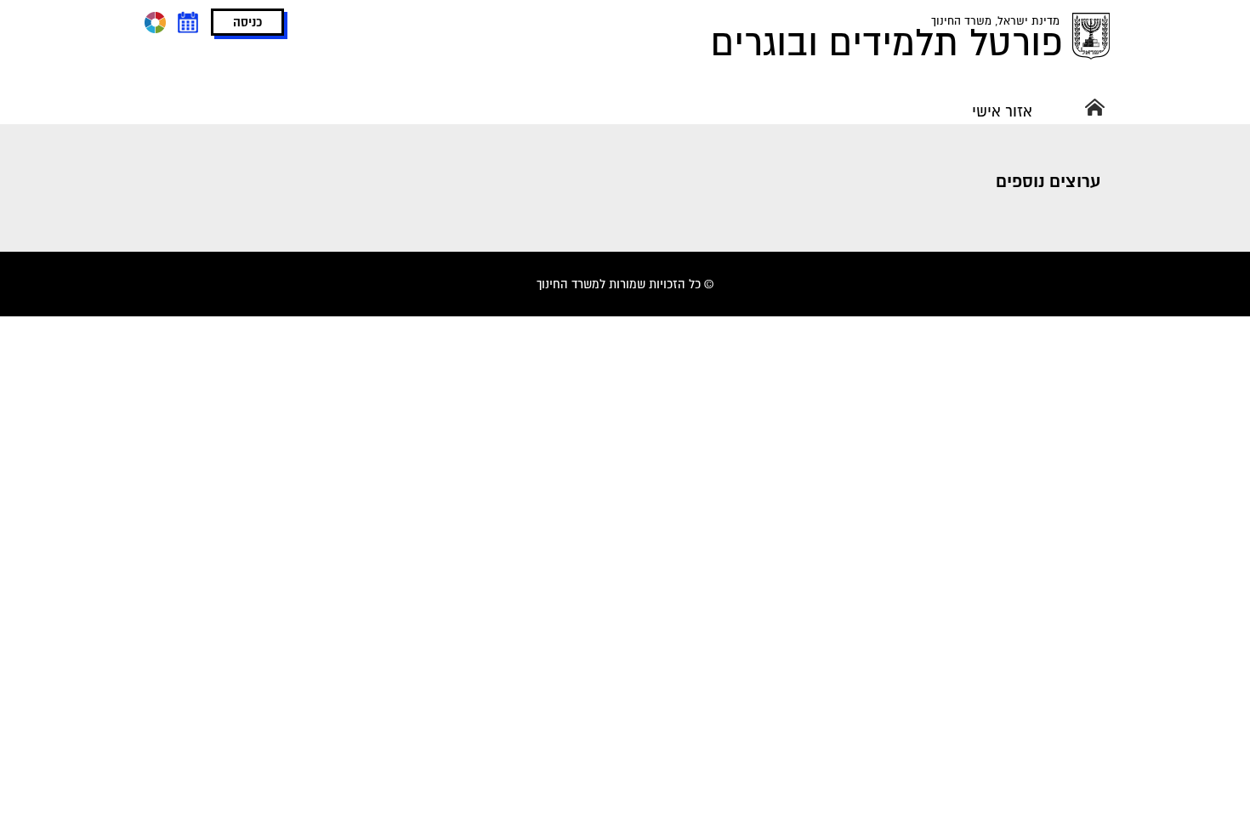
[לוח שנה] (187, 21)
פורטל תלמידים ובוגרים (887, 42)
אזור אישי (1002, 111)
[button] (247, 22)
